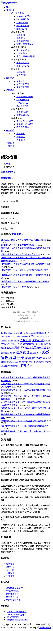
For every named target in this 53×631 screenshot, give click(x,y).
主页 (8, 164)
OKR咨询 (4, 336)
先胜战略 (17, 340)
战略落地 (20, 35)
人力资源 (47, 336)
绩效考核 (37, 358)
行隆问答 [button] (10, 90)
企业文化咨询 (22, 50)
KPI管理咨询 (22, 22)
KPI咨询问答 (22, 103)
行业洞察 (10, 146)
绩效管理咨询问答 (24, 96)
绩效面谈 (16, 362)
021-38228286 (13, 617)
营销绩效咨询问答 (24, 124)
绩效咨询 (12, 353)
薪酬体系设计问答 (24, 121)
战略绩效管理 (29, 344)
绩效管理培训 (24, 358)
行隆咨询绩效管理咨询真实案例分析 (17, 245)
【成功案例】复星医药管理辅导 (15, 287)
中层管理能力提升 (14, 600)
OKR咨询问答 (22, 100)
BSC (3, 333)
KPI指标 (40, 333)
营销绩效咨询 (22, 63)
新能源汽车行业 (37, 347)
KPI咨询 (27, 333)
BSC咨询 (9, 333)
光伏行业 (25, 340)
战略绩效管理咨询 (24, 16)
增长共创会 (21, 75)
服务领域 (10, 564)
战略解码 (20, 38)
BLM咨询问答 (22, 115)
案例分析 (20, 81)
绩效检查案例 (7, 178)
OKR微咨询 (20, 336)
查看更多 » (17, 234)
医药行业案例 (22, 84)
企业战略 (4, 341)
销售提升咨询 (22, 66)
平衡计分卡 (6, 344)
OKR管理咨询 (22, 19)
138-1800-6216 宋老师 (16, 612)
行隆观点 (10, 143)
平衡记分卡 (15, 344)
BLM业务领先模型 (24, 44)
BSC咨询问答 (22, 106)
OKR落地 (40, 336)
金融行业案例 (22, 87)
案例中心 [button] (10, 78)
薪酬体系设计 (22, 53)
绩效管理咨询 (17, 13)
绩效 (7, 353)
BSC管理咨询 (22, 26)
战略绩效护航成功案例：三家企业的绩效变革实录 (23, 421)
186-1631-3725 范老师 (16, 615)
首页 (8, 7)
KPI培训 (33, 333)
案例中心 (10, 567)
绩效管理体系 (36, 353)
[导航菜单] (16, 2)
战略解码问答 (22, 112)
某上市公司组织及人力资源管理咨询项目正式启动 (23, 240)
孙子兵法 (47, 341)
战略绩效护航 (22, 41)
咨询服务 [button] (10, 10)
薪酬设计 (16, 366)
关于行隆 (10, 570)
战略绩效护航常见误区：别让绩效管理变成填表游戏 (24, 426)
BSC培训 (16, 333)
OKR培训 (11, 336)
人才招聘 (20, 140)
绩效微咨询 (21, 29)
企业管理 (10, 340)
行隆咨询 (26, 365)
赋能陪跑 (20, 72)
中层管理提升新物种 (25, 56)
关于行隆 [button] (10, 130)
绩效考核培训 (7, 362)
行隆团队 (20, 137)
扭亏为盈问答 (22, 127)
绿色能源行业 (26, 362)
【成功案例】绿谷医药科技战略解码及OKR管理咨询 (25, 281)
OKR (48, 333)
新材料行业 (22, 347)
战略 (21, 344)
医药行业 (38, 340)
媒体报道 (20, 133)
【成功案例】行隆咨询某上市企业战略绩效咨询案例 (24, 270)
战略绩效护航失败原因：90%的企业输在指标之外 (23, 431)
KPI (21, 333)
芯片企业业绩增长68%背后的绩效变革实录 (20, 254)
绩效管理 (23, 352)
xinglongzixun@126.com (17, 619)
